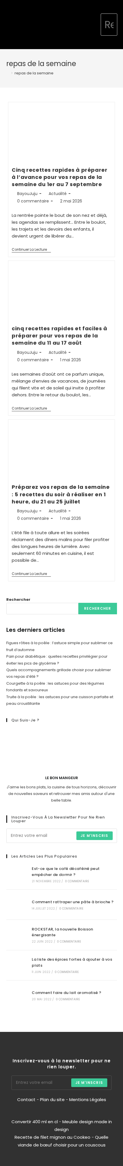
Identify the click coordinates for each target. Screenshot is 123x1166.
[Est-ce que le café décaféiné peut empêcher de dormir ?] (16, 874)
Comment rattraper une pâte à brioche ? (73, 902)
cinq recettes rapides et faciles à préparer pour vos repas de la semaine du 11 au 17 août (59, 335)
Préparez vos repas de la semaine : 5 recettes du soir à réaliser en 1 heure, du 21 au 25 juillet (61, 494)
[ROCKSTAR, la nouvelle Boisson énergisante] (16, 934)
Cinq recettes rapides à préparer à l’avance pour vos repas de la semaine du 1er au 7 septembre (59, 177)
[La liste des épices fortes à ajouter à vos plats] (16, 965)
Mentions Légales (87, 1099)
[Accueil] (7, 73)
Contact (27, 1099)
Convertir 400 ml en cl (34, 1122)
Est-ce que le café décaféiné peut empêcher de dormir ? (66, 871)
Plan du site (52, 1099)
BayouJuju (27, 193)
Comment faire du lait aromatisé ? (66, 992)
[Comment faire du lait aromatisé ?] (16, 995)
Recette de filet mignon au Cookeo (52, 1137)
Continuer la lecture (31, 250)
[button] (96, 24)
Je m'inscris (94, 835)
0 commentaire (33, 201)
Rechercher (18, 599)
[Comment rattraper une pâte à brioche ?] (16, 904)
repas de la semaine (34, 73)
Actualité (58, 193)
